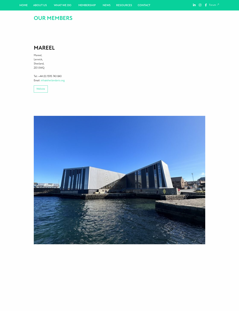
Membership (87, 5)
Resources (124, 5)
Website (40, 88)
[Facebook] (206, 5)
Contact (144, 5)
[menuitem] (23, 5)
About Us (40, 5)
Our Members (53, 18)
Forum (213, 5)
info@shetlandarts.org (53, 80)
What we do (62, 5)
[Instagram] (200, 5)
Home (23, 5)
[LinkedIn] (194, 5)
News (107, 5)
